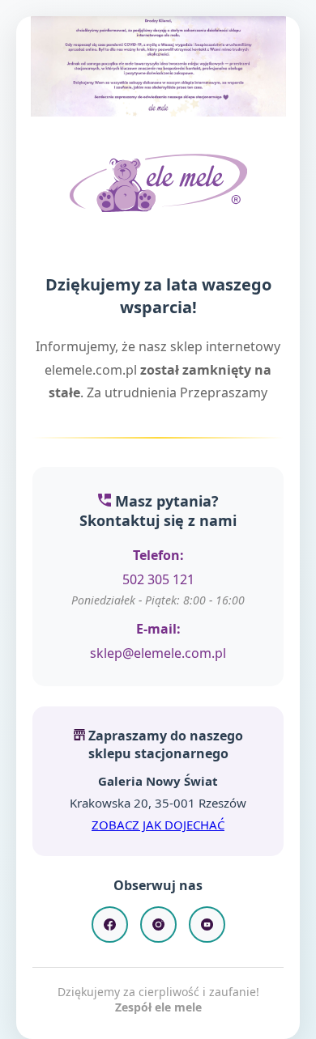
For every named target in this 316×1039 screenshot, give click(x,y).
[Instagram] (158, 924)
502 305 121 (158, 579)
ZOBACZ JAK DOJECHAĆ (158, 824)
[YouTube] (207, 924)
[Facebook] (110, 924)
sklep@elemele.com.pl (158, 653)
